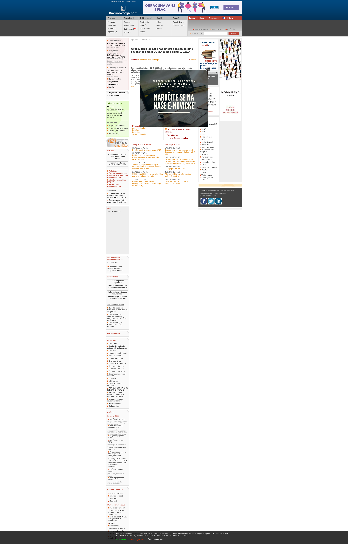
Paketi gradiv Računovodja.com (114, 185)
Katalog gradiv (129, 25)
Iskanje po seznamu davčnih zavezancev (115, 400)
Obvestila (159, 25)
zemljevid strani (131, 1)
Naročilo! (127, 32)
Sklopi (158, 22)
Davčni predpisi (207, 157)
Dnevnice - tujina (114, 361)
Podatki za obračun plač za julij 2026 (146, 150)
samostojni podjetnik (140, 134)
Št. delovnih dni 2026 (116, 369)
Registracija (144, 22)
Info (207, 195)
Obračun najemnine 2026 (116, 441)
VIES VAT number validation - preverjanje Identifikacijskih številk (115, 394)
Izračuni (143, 32)
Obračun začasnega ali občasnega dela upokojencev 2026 (117, 454)
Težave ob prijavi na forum (118, 128)
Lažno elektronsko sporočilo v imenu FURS (116, 56)
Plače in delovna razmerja (148, 60)
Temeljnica (113, 498)
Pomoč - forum (178, 22)
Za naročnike (145, 29)
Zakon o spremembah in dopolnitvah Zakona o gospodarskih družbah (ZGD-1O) (180, 152)
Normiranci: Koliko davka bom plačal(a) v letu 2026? (118, 459)
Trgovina (127, 22)
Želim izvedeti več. (155, 540)
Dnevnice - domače (115, 358)
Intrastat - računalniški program (116, 181)
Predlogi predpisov (208, 162)
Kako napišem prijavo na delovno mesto (117, 293)
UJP (203, 139)
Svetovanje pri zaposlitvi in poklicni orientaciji (117, 297)
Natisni (193, 60)
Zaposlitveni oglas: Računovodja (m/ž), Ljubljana (115, 324)
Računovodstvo (114, 79)
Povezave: (204, 118)
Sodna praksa (113, 406)
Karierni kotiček (113, 277)
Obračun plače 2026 (117, 419)
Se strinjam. (121, 540)
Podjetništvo (113, 82)
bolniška (135, 130)
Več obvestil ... (113, 133)
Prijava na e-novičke (117, 93)
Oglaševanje (112, 32)
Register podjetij (114, 403)
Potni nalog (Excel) (116, 493)
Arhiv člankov (113, 381)
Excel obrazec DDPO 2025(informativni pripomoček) (116, 512)
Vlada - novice (206, 175)
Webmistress (212, 195)
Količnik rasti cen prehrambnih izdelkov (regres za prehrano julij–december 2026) (145, 157)
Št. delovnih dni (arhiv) (116, 371)
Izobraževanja (205, 88)
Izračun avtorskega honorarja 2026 (115, 427)
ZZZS (203, 134)
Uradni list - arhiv (207, 147)
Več (132, 87)
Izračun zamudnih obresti (115, 470)
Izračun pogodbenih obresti (116, 479)
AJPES (111, 523)
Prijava (230, 18)
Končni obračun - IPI (115, 115)
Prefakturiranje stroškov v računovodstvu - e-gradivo (208, 104)
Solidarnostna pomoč (115, 113)
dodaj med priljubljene (201, 29)
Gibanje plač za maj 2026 (175, 169)
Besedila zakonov (115, 356)
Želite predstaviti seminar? (207, 112)
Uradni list (112, 378)
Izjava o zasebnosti (215, 193)
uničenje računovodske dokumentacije (115, 110)
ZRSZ (203, 129)
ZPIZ (203, 132)
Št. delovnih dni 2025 (116, 366)
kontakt (112, 1)
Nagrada (111, 107)
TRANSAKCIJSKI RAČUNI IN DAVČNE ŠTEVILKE (117, 389)
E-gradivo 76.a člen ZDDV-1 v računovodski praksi (117, 44)
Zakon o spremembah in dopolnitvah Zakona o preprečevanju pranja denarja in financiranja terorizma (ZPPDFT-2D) (180, 161)
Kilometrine (112, 344)
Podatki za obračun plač (117, 353)
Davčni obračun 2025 (117, 508)
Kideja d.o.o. (114, 263)
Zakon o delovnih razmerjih (114, 384)
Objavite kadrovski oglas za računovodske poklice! (118, 286)
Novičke (159, 29)
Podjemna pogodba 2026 (116, 437)
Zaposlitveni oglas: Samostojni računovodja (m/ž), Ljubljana (117, 310)
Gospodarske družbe (117, 528)
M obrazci (113, 501)
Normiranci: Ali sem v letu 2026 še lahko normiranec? (117, 465)
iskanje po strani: (197, 33)
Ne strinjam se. (137, 540)
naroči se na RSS (217, 29)
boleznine (136, 132)
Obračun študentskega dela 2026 (117, 448)
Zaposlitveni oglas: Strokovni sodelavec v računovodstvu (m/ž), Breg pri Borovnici (117, 317)
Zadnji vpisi (112, 25)
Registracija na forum (116, 126)
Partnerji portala (113, 333)
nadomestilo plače (139, 128)
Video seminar (114, 526)
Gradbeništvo (113, 84)
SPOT (203, 165)
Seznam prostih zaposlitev (118, 282)
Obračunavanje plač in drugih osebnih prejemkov (117, 201)
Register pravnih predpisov (207, 151)
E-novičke (143, 25)
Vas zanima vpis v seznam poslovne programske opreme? (115, 269)
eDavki (204, 127)
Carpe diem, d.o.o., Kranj (227, 190)
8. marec (111, 118)
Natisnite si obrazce (115, 489)
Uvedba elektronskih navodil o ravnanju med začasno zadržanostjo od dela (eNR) (146, 183)
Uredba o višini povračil (117, 364)
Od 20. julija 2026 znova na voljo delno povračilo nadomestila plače (147, 175)
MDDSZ (204, 170)
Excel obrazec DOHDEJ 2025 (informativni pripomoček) (117, 519)
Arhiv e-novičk (115, 96)
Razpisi (111, 87)
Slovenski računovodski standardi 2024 (116, 375)
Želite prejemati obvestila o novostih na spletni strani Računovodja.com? (117, 175)
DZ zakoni (205, 154)
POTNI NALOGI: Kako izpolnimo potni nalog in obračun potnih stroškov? (116, 195)
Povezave (111, 22)
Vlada (203, 172)
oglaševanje (120, 1)
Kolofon (224, 193)
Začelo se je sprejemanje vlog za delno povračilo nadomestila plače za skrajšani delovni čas (146, 167)
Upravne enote (206, 160)
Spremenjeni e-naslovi (116, 131)
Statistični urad (206, 137)
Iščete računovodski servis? (208, 73)
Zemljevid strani (178, 25)
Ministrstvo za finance (209, 167)
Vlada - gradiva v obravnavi (207, 179)
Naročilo (177, 138)
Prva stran (112, 18)
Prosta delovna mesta (115, 305)
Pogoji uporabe (205, 193)
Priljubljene (112, 29)
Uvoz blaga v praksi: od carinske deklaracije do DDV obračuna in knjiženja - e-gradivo (208, 100)
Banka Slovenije (207, 142)
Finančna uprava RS (209, 124)
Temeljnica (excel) (116, 496)
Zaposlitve (112, 351)
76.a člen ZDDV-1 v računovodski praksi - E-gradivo (116, 73)
